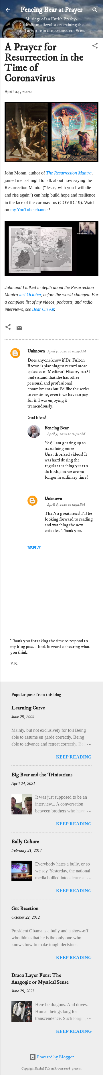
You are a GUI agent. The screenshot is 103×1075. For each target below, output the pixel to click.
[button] (95, 46)
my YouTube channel (29, 209)
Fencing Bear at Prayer (52, 9)
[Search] (95, 10)
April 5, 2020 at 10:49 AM (66, 351)
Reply (33, 547)
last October (30, 294)
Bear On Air (43, 309)
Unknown (36, 351)
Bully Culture (25, 842)
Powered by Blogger (55, 1057)
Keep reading (74, 756)
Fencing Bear (57, 428)
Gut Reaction (25, 908)
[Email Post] (19, 330)
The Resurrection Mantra (69, 172)
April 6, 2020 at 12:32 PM (66, 504)
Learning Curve (28, 708)
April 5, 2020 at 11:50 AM (66, 434)
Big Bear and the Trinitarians (41, 775)
